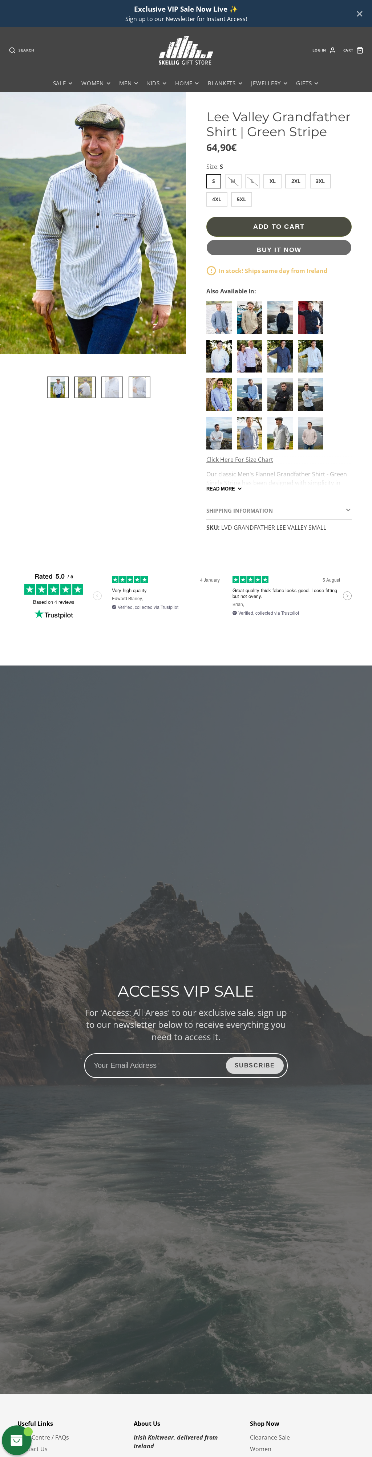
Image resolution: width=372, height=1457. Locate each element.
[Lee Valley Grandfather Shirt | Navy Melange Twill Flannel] (281, 320)
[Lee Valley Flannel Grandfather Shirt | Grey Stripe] (251, 436)
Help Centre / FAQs (43, 1437)
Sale (59, 83)
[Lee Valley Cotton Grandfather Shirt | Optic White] (251, 359)
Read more (220, 489)
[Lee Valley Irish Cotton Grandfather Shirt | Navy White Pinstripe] (281, 359)
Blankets (222, 83)
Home (183, 83)
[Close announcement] (359, 14)
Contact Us (32, 1449)
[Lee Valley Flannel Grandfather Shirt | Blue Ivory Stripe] (220, 359)
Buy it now (279, 249)
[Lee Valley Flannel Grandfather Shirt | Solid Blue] (312, 359)
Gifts (304, 83)
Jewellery (266, 83)
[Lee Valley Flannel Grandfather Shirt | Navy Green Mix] (312, 320)
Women (92, 83)
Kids (153, 83)
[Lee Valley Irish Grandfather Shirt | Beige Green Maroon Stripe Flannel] (251, 320)
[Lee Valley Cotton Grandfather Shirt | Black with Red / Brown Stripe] (281, 397)
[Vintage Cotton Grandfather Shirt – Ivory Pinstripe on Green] (312, 397)
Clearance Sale (270, 1437)
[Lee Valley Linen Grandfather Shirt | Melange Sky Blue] (251, 397)
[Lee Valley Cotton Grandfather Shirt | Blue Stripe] (220, 397)
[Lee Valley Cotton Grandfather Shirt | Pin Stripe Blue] (220, 320)
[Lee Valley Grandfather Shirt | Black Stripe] (220, 436)
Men (125, 83)
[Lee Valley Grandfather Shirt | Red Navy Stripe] (312, 436)
